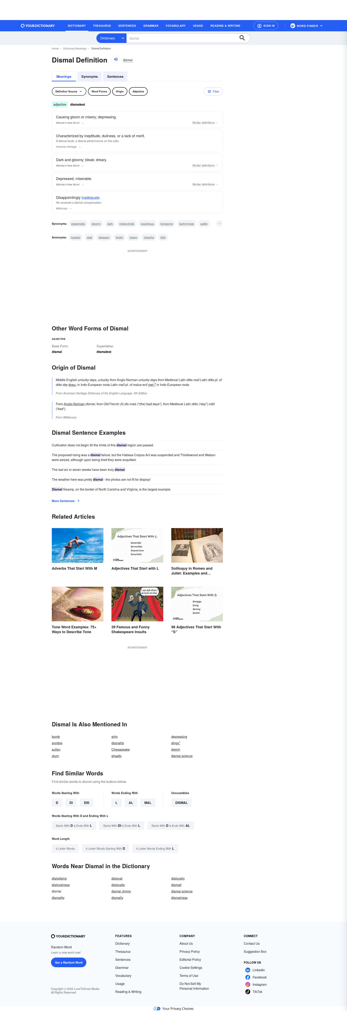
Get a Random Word (69, 962)
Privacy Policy (190, 951)
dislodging (59, 878)
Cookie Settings (191, 967)
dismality (117, 743)
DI (71, 802)
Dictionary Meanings (74, 48)
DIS (86, 802)
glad (89, 237)
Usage (120, 983)
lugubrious (147, 224)
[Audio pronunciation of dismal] (115, 59)
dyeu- (72, 384)
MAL (147, 802)
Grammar (122, 967)
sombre (57, 743)
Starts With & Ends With (74, 825)
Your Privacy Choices (178, 1008)
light (163, 237)
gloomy (96, 224)
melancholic (126, 224)
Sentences (115, 76)
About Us (186, 943)
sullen (204, 224)
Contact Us (252, 943)
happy (133, 237)
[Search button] (244, 38)
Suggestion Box (255, 951)
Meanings (63, 76)
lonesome (166, 224)
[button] (265, 25)
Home (55, 48)
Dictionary (107, 38)
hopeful (75, 237)
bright (119, 237)
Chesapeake (120, 749)
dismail (176, 884)
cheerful (149, 237)
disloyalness (61, 884)
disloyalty (118, 884)
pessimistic (78, 224)
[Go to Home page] (38, 26)
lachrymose (186, 224)
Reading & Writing (128, 991)
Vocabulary (123, 975)
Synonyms (89, 76)
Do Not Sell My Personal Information (194, 986)
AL (131, 802)
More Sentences (63, 501)
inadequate (90, 197)
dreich (175, 749)
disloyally (178, 878)
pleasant (104, 237)
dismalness (179, 897)
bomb (56, 736)
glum (55, 755)
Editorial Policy (190, 959)
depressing (179, 736)
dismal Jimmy (121, 891)
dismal (181, 802)
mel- (152, 384)
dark (110, 224)
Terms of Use (189, 975)
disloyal (116, 878)
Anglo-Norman (74, 404)
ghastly (116, 755)
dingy (176, 743)
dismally (117, 897)
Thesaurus (123, 951)
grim (114, 736)
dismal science (182, 755)
